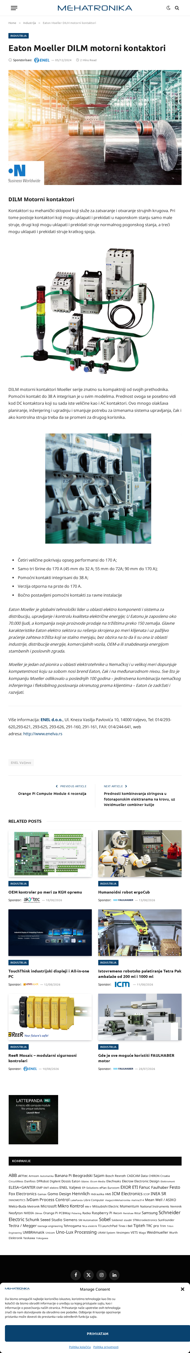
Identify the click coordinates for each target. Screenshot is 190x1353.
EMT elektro (51, 1187)
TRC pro (152, 1226)
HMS (108, 1194)
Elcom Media (97, 1181)
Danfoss (30, 1181)
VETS (134, 1232)
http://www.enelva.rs (42, 733)
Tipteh (139, 1225)
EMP (39, 1188)
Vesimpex (123, 1232)
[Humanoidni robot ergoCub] (140, 853)
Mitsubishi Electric (105, 1206)
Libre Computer (94, 1200)
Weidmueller (157, 1232)
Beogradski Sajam (88, 1175)
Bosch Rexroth (115, 1176)
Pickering (76, 1213)
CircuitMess (16, 1181)
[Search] (176, 8)
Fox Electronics (23, 1193)
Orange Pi (50, 1213)
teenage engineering (50, 1226)
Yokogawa (42, 1238)
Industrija (18, 36)
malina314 (137, 1200)
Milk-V (88, 1206)
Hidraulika (97, 1194)
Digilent (55, 1181)
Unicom (50, 1232)
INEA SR (158, 1193)
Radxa (86, 1213)
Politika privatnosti (106, 1347)
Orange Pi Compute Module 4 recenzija (52, 793)
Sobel (105, 1219)
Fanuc (144, 1187)
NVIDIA (29, 1213)
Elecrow (127, 1181)
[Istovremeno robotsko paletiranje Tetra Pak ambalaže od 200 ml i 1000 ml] (140, 932)
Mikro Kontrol (71, 1206)
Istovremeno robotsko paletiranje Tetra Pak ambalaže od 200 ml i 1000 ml (139, 973)
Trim (163, 1226)
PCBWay (65, 1213)
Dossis (66, 1181)
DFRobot (43, 1181)
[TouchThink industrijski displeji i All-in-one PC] (50, 932)
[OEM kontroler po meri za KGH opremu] (50, 853)
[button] (182, 1289)
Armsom (34, 1176)
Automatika (47, 1176)
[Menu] (14, 8)
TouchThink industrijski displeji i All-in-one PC (48, 973)
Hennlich (81, 1193)
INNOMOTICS (17, 1200)
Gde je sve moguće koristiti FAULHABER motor (136, 1058)
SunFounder (166, 1220)
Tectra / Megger (23, 1225)
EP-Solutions (90, 1187)
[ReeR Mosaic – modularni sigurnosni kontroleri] (50, 1017)
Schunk (32, 1219)
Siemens (70, 1219)
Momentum (129, 1206)
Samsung (150, 1212)
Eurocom (113, 1187)
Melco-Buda (17, 1206)
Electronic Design (147, 1181)
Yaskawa (29, 1238)
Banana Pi (63, 1175)
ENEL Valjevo (21, 762)
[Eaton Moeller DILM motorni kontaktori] (95, 127)
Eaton (76, 1181)
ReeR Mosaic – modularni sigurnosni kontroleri (42, 1058)
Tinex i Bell (125, 1226)
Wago (142, 1232)
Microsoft (49, 1206)
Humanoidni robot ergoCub (124, 892)
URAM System (106, 1232)
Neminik (176, 1206)
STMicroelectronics (145, 1220)
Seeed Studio (51, 1219)
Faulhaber (159, 1187)
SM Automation (88, 1220)
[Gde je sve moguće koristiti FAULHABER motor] (140, 1017)
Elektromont (168, 1181)
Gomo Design (59, 1193)
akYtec (23, 1175)
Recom (117, 1213)
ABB (13, 1175)
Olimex (38, 1213)
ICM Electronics (127, 1193)
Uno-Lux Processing (76, 1232)
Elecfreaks (113, 1181)
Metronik (33, 1206)
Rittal (137, 1213)
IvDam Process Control (48, 1199)
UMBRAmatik (34, 1232)
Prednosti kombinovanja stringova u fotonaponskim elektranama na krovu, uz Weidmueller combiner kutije (139, 799)
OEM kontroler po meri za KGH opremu (45, 892)
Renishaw (128, 1213)
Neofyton (16, 1213)
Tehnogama (72, 1226)
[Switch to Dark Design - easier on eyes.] (168, 8)
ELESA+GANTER (22, 1187)
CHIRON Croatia (159, 1176)
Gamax (42, 1194)
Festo (174, 1187)
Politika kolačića (80, 1347)
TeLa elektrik (89, 1226)
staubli (128, 1220)
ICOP (146, 1194)
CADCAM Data (137, 1175)
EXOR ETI (129, 1187)
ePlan (103, 1187)
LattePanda (77, 1200)
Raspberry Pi (102, 1212)
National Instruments (154, 1206)
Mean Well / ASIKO (160, 1199)
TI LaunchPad (108, 1226)
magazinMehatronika (117, 1200)
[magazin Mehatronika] (95, 8)
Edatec (85, 1181)
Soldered (117, 1220)
